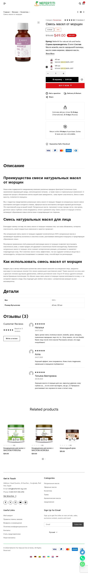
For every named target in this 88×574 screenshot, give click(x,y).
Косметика (24, 12)
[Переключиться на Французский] (44, 556)
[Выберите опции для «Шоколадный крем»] (70, 440)
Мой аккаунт (8, 515)
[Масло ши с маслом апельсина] (84, 12)
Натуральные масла (51, 483)
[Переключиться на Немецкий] (35, 556)
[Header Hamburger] (4, 3)
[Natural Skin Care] (81, 12)
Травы (46, 495)
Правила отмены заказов (12, 519)
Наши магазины (9, 538)
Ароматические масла (52, 498)
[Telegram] (82, 552)
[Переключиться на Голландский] (53, 556)
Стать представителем (12, 534)
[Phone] (82, 558)
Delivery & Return (74, 93)
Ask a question (54, 93)
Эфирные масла (50, 487)
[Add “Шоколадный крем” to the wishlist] (74, 440)
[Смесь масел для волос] (78, 12)
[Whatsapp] (82, 564)
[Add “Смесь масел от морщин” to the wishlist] (82, 79)
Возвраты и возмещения (12, 523)
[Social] (5, 502)
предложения (49, 502)
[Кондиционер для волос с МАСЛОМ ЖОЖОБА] (44, 430)
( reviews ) (80, 20)
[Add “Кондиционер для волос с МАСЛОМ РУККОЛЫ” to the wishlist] (18, 440)
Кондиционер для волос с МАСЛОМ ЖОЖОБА (42, 449)
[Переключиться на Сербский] (57, 556)
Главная (6, 12)
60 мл (57, 59)
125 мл (57, 66)
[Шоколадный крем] (72, 430)
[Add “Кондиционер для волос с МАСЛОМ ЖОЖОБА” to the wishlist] (46, 440)
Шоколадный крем (68, 448)
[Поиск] (80, 3)
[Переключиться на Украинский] (48, 556)
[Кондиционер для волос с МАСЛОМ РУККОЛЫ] (15, 430)
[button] (13, 440)
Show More (50, 54)
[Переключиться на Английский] (31, 556)
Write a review (12, 339)
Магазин (15, 12)
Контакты (6, 530)
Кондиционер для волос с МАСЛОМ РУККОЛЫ (14, 449)
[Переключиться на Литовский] (39, 556)
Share (51, 97)
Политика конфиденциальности (15, 527)
